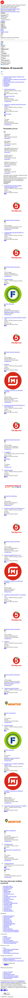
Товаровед (6, 85)
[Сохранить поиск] (2, 42)
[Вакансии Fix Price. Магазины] (15, 294)
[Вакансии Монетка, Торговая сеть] (15, 703)
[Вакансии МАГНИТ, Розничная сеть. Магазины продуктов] (15, 381)
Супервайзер (6, 84)
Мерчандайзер (6, 80)
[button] (2, 29)
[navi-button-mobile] (2, 34)
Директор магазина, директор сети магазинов (14, 79)
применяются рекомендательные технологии (13, 981)
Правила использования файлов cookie (10, 11)
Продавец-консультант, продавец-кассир (13, 82)
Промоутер (6, 83)
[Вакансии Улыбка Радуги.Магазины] (15, 486)
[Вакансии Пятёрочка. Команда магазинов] (15, 207)
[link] (3, 26)
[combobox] (7, 39)
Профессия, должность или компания (10, 37)
